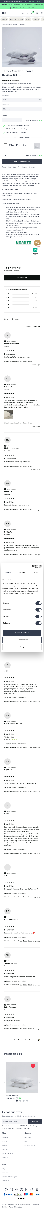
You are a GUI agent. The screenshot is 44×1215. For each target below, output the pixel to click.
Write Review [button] (22, 278)
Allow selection (22, 640)
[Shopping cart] (37, 13)
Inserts (4, 1141)
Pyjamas (5, 1149)
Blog (25, 1141)
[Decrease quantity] (4, 120)
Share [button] (30, 361)
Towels (4, 1145)
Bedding (5, 1137)
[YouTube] (21, 1189)
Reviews (5, 1157)
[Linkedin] (26, 1189)
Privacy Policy (6, 1128)
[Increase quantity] (20, 120)
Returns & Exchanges (9, 1177)
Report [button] (25, 361)
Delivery (5, 1173)
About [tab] (36, 572)
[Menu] (41, 13)
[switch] (38, 610)
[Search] (23, 13)
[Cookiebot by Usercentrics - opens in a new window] (32, 566)
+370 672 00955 (34, 1)
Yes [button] (21, 361)
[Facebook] (6, 1189)
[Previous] (4, 1082)
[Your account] (27, 13)
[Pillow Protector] (22, 1077)
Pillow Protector (12, 1096)
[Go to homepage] (3, 13)
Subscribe (34, 1121)
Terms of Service (20, 1128)
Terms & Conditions (15, 1207)
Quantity (5, 116)
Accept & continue (22, 633)
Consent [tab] (8, 572)
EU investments (29, 1145)
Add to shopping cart (22, 161)
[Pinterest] (16, 1189)
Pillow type (5, 95)
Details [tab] (22, 572)
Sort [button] (6, 319)
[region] (22, 1082)
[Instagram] (11, 1189)
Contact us (5, 1181)
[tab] (6, 167)
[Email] (37, 1189)
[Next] (39, 1082)
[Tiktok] (31, 1189)
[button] (22, 80)
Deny (22, 647)
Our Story (27, 1137)
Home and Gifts (7, 1153)
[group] (22, 268)
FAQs (4, 1169)
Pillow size (5, 105)
